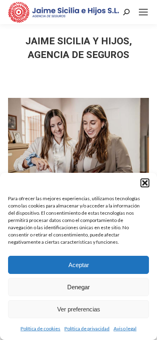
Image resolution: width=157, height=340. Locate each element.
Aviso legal (125, 328)
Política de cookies (40, 328)
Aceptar (78, 264)
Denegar (78, 287)
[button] (145, 183)
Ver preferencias (78, 309)
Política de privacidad (86, 328)
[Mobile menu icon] (143, 12)
